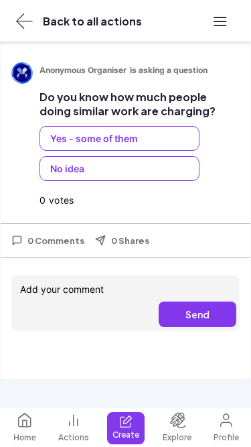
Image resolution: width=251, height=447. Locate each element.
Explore (177, 437)
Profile (226, 437)
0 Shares (130, 240)
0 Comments (55, 240)
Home (24, 437)
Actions (73, 437)
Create (125, 435)
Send (197, 314)
